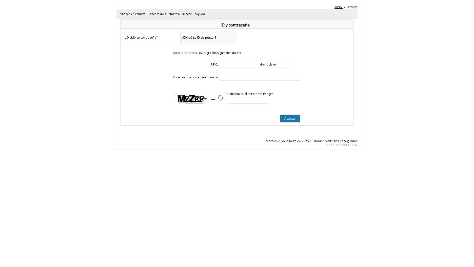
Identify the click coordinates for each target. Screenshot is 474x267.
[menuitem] (132, 14)
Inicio (339, 7)
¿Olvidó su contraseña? (141, 37)
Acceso (352, 7)
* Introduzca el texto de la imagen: (250, 94)
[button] (290, 118)
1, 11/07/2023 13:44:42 (341, 145)
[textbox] (237, 64)
